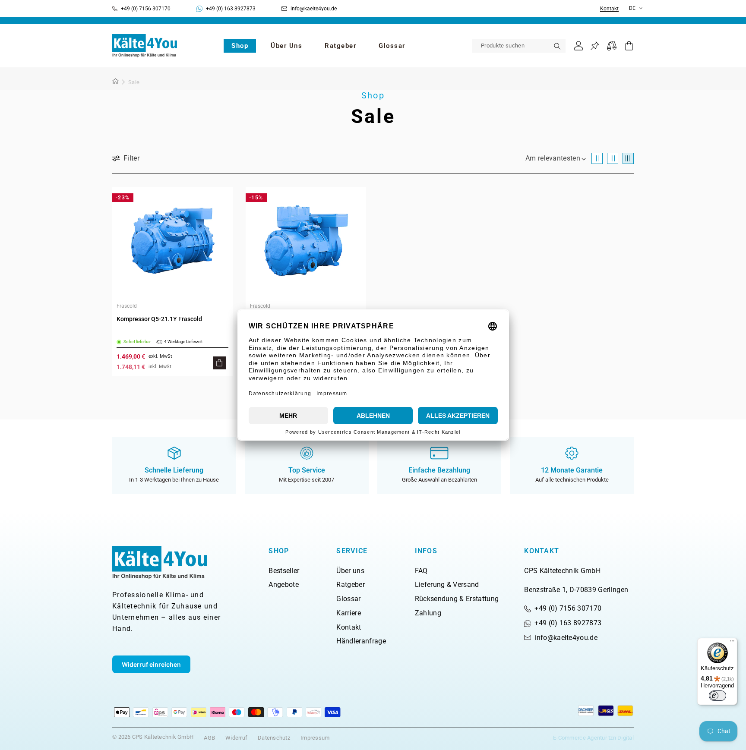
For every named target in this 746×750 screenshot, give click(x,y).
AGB (209, 737)
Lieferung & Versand (447, 584)
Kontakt (609, 9)
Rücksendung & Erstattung (457, 599)
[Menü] (732, 643)
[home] (115, 83)
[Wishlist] (594, 45)
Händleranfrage (361, 641)
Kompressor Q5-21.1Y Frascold (159, 318)
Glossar (348, 599)
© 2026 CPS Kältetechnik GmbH (152, 737)
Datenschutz (274, 737)
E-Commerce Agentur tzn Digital (593, 737)
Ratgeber (350, 584)
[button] (239, 45)
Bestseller (284, 571)
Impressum (314, 737)
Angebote (284, 584)
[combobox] (519, 46)
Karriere (348, 613)
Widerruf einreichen (151, 664)
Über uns (350, 571)
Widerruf (236, 737)
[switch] (717, 695)
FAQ (421, 571)
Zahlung (428, 613)
